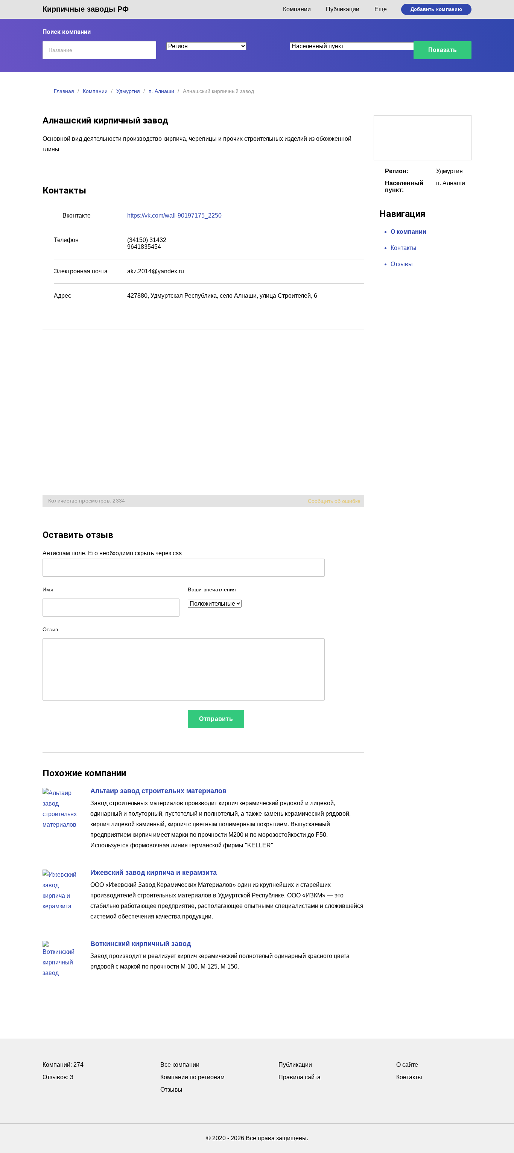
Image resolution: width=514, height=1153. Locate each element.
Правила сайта (299, 1077)
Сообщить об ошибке (334, 501)
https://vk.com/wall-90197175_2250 (174, 215)
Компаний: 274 (63, 1065)
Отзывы (402, 264)
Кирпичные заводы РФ (86, 9)
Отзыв (50, 629)
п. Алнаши (161, 91)
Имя (48, 589)
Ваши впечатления (212, 589)
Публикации (342, 9)
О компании (408, 231)
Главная (64, 91)
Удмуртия (128, 91)
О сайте (407, 1065)
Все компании (179, 1065)
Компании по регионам (192, 1077)
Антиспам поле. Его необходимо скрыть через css (112, 553)
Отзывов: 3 (58, 1077)
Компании (297, 9)
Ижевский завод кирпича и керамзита (153, 872)
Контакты (404, 248)
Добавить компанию (436, 9)
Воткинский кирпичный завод (140, 943)
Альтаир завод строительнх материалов (158, 791)
